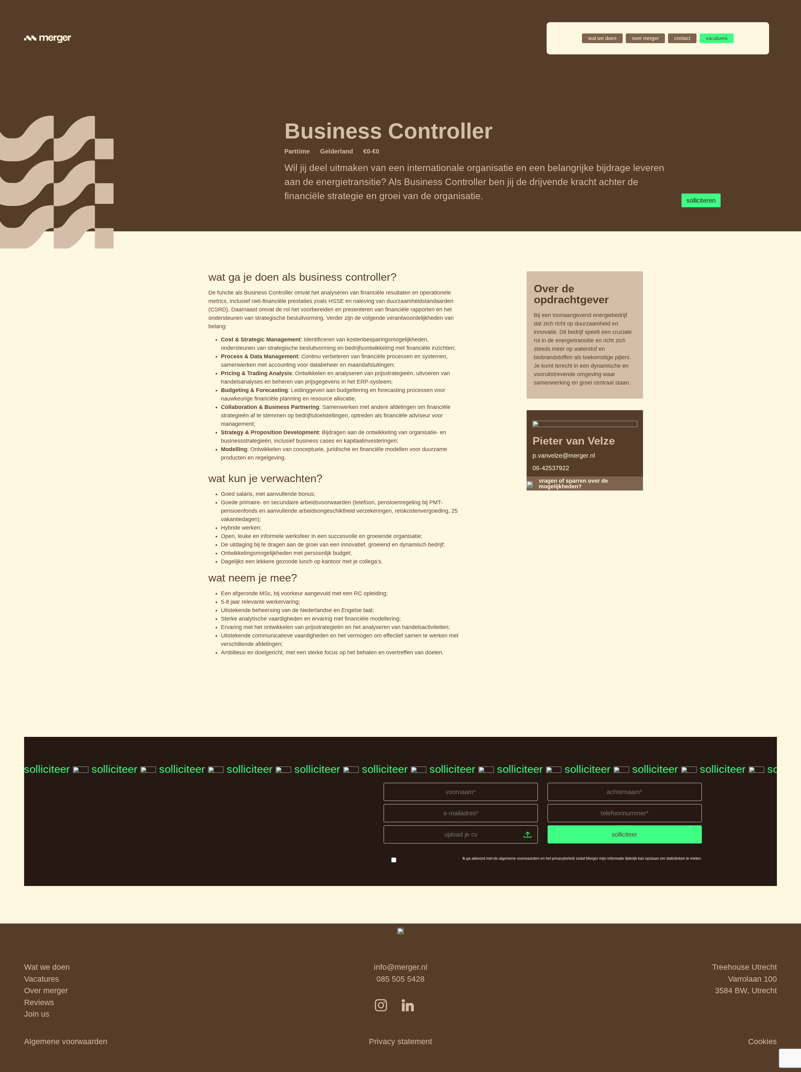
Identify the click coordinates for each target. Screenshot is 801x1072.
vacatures (716, 38)
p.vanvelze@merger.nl (564, 455)
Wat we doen (47, 967)
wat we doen (602, 38)
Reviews (39, 1002)
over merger (645, 38)
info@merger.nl (400, 967)
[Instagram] (387, 1011)
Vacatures (41, 978)
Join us (36, 1013)
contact (682, 38)
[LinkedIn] (413, 1011)
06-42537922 (551, 468)
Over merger (46, 990)
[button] (65, 1041)
